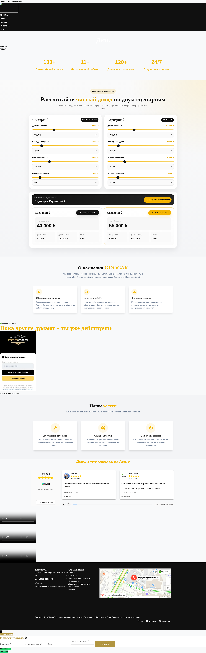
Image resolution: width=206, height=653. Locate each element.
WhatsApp (6, 649)
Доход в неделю (39, 126)
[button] (64, 504)
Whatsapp (39, 583)
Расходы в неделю (40, 142)
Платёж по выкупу (40, 157)
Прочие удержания (40, 173)
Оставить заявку (87, 213)
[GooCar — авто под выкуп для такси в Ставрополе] (9, 12)
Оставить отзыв (46, 502)
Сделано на (159, 504)
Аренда (71, 572)
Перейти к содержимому (11, 1)
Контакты (72, 575)
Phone (5, 651)
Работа (71, 590)
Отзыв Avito (68, 496)
